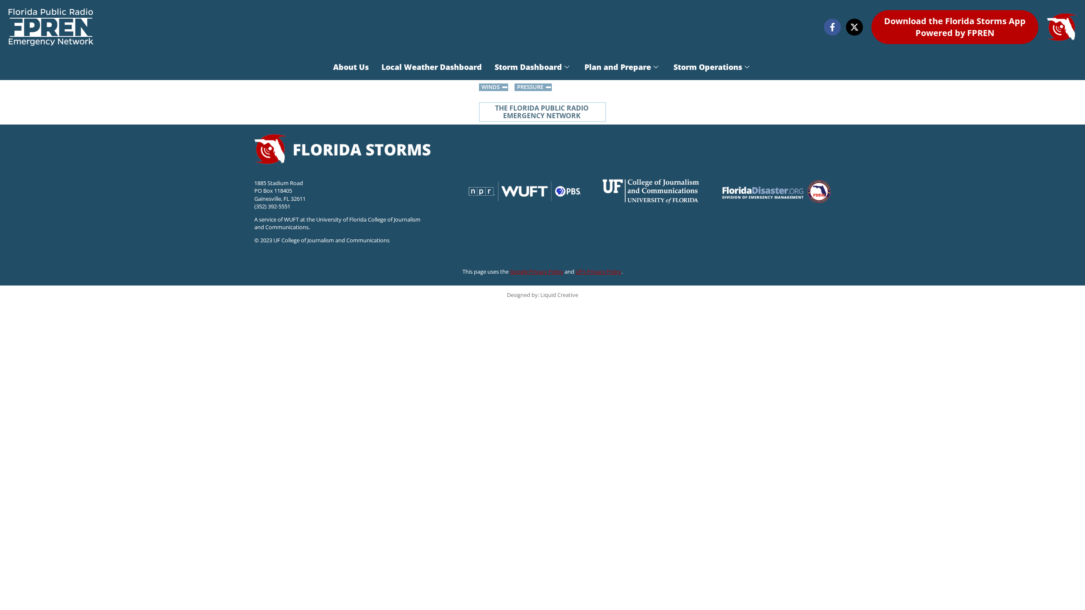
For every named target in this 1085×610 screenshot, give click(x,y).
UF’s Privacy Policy (598, 271)
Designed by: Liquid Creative (542, 295)
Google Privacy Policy (536, 271)
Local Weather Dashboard (431, 67)
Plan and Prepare (617, 67)
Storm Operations (707, 67)
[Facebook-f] (832, 27)
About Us (351, 67)
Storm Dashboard (528, 67)
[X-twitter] (854, 27)
